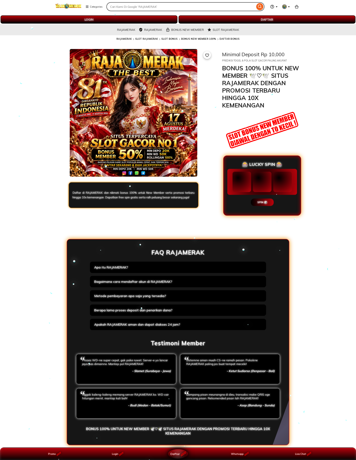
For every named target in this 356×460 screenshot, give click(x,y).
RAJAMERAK (124, 38)
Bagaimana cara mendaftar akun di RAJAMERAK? (133, 281)
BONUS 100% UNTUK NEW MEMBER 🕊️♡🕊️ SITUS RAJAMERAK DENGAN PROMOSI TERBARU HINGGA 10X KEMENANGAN (178, 431)
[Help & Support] (274, 6)
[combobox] (180, 6)
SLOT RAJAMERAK (146, 38)
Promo (52, 453)
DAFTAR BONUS (230, 38)
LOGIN (89, 19)
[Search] (259, 6)
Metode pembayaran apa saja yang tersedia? (130, 296)
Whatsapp (238, 453)
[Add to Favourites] (207, 55)
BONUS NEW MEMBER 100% (198, 38)
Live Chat (300, 453)
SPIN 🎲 (262, 202)
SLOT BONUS (169, 38)
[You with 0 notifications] (286, 6)
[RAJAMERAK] (68, 9)
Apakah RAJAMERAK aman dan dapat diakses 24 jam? (137, 324)
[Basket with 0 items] (296, 6)
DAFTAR (267, 19)
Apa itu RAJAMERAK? (111, 267)
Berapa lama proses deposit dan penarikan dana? (133, 310)
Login (115, 453)
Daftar (175, 454)
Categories (96, 6)
